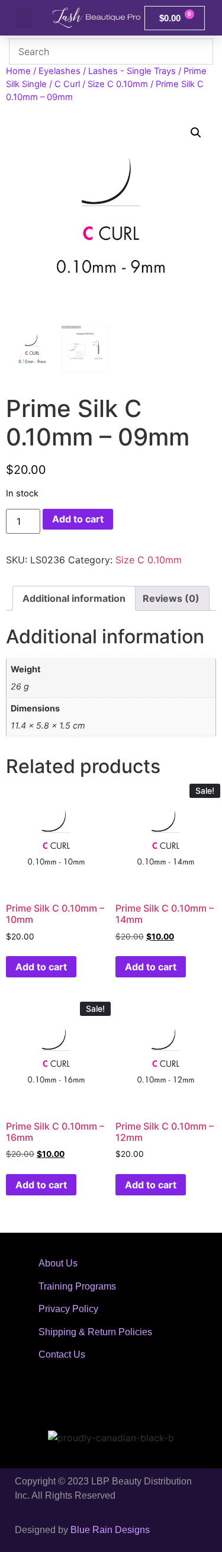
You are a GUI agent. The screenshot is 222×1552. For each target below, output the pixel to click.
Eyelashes (59, 71)
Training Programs (77, 1286)
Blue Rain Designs (110, 1530)
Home (18, 71)
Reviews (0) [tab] (171, 598)
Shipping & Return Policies (95, 1332)
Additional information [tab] (74, 598)
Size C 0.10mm (118, 84)
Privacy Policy (68, 1309)
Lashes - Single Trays (132, 71)
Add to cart (78, 519)
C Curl (67, 84)
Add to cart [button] (41, 967)
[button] (24, 18)
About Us (58, 1263)
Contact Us (61, 1354)
